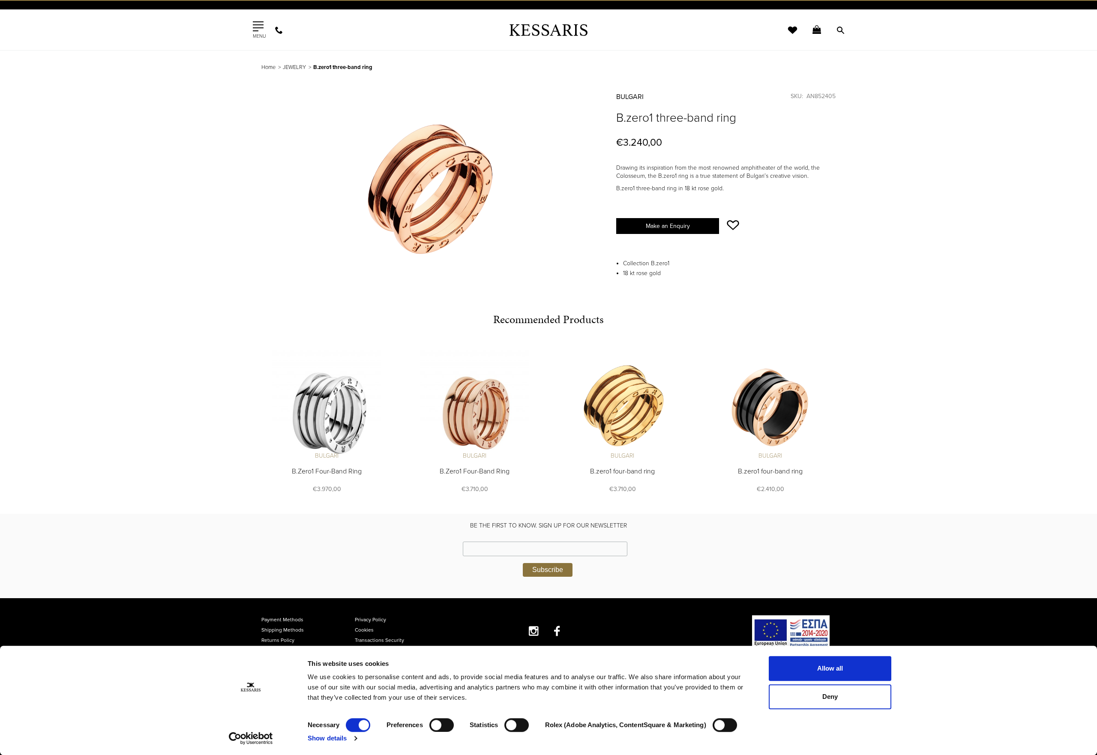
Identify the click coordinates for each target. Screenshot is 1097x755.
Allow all (830, 668)
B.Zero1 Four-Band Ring (327, 471)
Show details (327, 738)
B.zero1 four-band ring (622, 471)
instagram (533, 631)
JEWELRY (294, 67)
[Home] (548, 30)
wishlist (786, 35)
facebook (557, 631)
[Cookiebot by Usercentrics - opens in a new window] (250, 738)
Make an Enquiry (668, 226)
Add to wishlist (733, 225)
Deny (830, 696)
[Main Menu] (258, 26)
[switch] (441, 725)
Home (268, 67)
